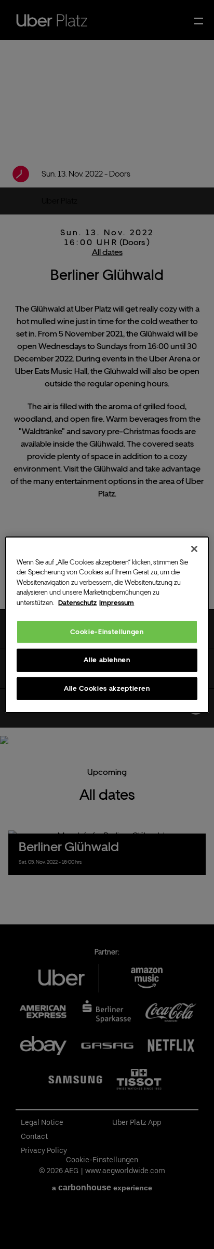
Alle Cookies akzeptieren (107, 688)
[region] (106, 624)
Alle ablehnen (107, 660)
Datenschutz (77, 602)
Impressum (116, 602)
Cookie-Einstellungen (106, 632)
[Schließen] (194, 548)
